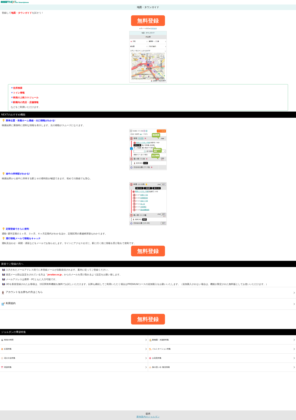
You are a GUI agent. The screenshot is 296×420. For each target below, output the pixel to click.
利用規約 (153, 28)
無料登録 (148, 21)
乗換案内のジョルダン (148, 417)
